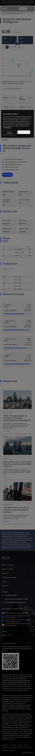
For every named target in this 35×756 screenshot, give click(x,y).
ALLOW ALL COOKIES (23, 132)
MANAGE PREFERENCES (10, 133)
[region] (17, 124)
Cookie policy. (8, 127)
